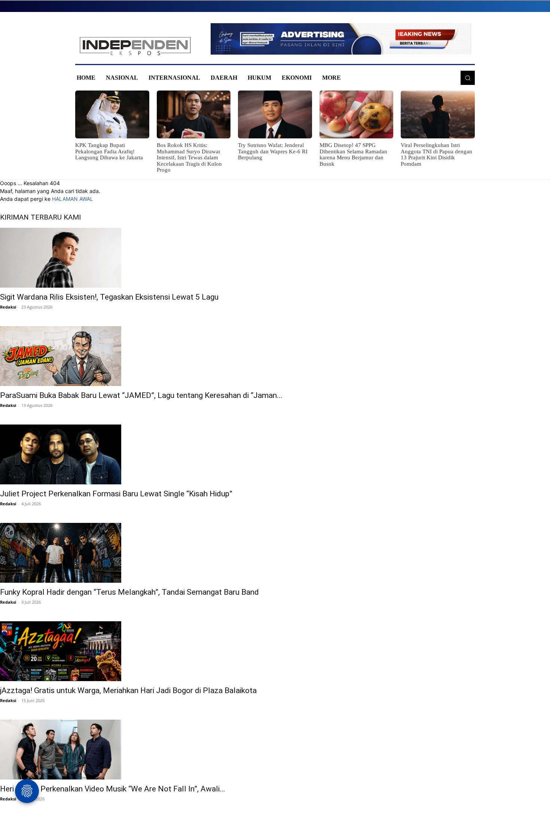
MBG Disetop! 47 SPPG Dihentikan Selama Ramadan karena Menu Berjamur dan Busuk (353, 154)
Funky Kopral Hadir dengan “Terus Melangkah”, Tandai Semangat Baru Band (129, 592)
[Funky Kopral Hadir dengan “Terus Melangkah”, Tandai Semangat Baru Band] (275, 553)
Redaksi (8, 307)
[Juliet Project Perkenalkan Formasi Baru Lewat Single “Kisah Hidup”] (275, 454)
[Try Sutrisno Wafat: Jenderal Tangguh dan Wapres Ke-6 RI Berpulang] (275, 114)
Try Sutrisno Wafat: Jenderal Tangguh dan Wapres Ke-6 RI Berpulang (273, 151)
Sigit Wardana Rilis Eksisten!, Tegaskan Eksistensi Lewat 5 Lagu (109, 296)
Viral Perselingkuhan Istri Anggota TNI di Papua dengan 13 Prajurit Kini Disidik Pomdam (436, 154)
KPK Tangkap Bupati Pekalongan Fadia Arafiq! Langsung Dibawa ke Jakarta (109, 151)
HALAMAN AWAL (72, 199)
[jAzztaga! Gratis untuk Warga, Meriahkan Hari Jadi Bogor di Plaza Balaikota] (275, 651)
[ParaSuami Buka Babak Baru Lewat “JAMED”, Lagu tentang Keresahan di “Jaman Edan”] (275, 356)
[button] (468, 78)
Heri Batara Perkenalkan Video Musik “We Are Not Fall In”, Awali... (112, 788)
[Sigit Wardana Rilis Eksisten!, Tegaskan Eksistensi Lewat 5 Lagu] (275, 258)
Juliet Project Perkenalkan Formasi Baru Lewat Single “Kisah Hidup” (116, 493)
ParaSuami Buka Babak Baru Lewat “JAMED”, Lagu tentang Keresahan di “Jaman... (141, 395)
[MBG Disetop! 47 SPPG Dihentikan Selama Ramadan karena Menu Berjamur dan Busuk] (357, 114)
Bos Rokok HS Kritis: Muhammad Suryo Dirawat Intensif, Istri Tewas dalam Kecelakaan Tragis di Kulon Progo (189, 157)
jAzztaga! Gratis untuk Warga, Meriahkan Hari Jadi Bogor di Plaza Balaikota (128, 690)
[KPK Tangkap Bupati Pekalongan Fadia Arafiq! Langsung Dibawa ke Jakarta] (112, 114)
